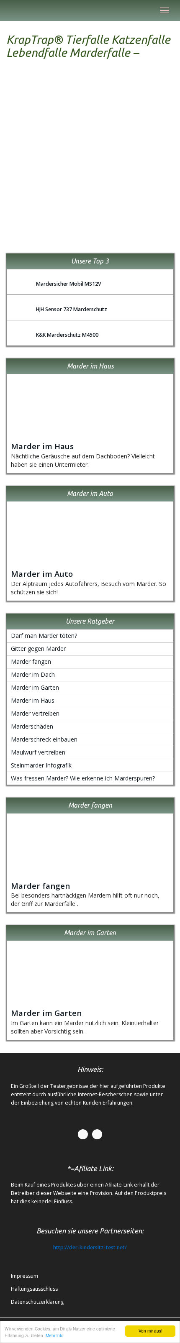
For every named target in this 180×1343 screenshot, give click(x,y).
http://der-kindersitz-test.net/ (90, 1247)
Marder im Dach (33, 674)
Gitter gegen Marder (38, 648)
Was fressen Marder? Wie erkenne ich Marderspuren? (83, 778)
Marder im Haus (42, 446)
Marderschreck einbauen (44, 739)
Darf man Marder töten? (44, 636)
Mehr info (55, 1335)
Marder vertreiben (35, 713)
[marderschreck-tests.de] (6, 10)
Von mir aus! (150, 1331)
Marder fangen (31, 661)
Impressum (24, 1275)
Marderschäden (32, 726)
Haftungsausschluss (34, 1288)
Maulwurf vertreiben (38, 752)
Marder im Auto (42, 573)
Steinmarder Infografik (41, 765)
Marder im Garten (35, 687)
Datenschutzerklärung (37, 1301)
